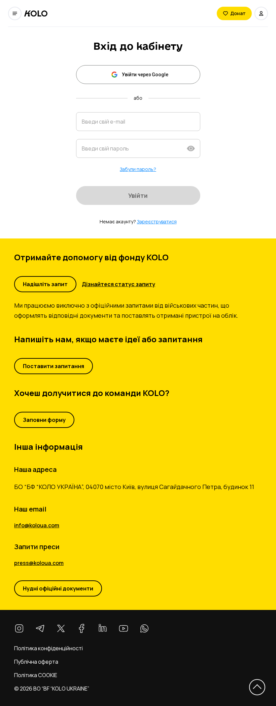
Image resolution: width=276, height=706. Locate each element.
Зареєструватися (157, 221)
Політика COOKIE (35, 675)
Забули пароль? (138, 169)
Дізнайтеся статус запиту (118, 284)
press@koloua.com (39, 563)
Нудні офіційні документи (58, 588)
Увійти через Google (145, 74)
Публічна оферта (36, 661)
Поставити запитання (53, 366)
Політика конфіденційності (48, 648)
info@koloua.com (36, 525)
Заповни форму (44, 420)
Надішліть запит (45, 284)
